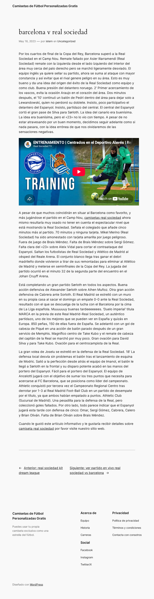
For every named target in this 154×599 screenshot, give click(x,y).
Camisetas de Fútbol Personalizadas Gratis (45, 6)
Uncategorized (66, 41)
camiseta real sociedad (36, 428)
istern (49, 41)
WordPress (36, 584)
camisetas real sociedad (102, 218)
